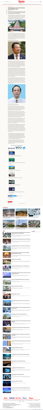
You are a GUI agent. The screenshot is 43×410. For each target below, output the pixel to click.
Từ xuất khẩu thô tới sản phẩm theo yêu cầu (18, 367)
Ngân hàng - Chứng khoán (29, 400)
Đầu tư (13, 6)
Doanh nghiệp (11, 400)
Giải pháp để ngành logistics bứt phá (17, 347)
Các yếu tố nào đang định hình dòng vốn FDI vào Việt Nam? (20, 279)
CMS (35, 409)
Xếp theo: (20, 203)
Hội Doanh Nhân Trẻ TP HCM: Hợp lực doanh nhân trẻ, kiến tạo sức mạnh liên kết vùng (21, 273)
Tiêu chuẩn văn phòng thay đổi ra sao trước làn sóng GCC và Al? (21, 301)
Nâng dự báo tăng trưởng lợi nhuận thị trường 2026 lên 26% (21, 327)
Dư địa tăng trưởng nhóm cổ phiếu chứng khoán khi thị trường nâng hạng (21, 321)
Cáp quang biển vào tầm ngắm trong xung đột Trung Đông (20, 354)
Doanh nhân (14, 400)
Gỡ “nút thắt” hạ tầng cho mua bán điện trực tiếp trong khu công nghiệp (20, 334)
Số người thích (24, 203)
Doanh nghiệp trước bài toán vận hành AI (18, 374)
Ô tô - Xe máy (23, 401)
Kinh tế (11, 6)
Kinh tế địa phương (37, 400)
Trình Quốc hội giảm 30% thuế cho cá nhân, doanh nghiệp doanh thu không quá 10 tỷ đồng (20, 253)
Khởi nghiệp (20, 400)
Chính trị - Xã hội (6, 400)
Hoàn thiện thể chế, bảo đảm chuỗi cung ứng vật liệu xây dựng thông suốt (9, 217)
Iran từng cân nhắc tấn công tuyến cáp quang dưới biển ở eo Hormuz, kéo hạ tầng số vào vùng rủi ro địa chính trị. (21, 356)
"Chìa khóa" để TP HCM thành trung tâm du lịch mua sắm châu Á (21, 341)
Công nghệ (20, 401)
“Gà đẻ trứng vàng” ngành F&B (16, 259)
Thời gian (21, 203)
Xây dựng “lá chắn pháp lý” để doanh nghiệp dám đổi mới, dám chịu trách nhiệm (21, 308)
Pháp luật (17, 400)
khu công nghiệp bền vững (11, 197)
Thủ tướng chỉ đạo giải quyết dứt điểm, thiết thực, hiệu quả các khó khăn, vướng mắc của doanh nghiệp (21, 233)
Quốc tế (26, 400)
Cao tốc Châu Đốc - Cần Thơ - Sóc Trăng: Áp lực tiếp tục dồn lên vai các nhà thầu (21, 228)
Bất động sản (23, 400)
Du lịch (33, 400)
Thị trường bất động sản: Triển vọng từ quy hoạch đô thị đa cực (21, 245)
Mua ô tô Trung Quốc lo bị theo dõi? (17, 381)
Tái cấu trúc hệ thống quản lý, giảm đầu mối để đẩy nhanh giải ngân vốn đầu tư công (8, 228)
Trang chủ (9, 6)
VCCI (8, 400)
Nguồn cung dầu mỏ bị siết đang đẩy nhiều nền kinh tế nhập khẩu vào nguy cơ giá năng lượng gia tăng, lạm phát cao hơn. (21, 363)
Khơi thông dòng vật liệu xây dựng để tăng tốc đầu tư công (21, 217)
